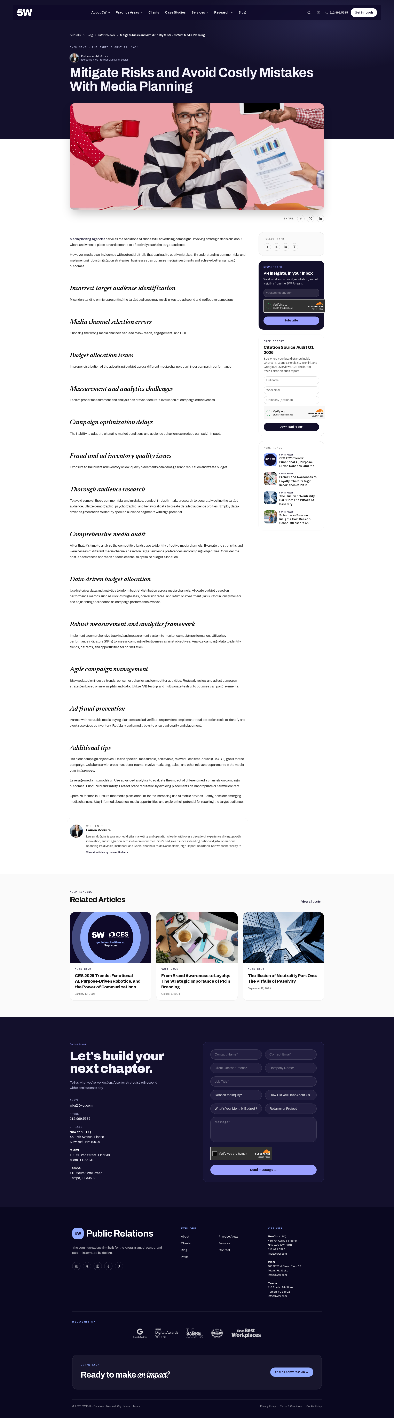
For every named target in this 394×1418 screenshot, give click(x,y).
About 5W (99, 12)
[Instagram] (294, 247)
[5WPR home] (24, 12)
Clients (153, 12)
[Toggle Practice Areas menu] (142, 12)
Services (198, 12)
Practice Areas (127, 12)
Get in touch (364, 12)
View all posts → (312, 901)
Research (221, 12)
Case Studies (175, 12)
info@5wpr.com (277, 1253)
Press (185, 1257)
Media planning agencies (87, 239)
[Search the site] (309, 12)
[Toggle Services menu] (208, 12)
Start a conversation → (291, 1372)
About (185, 1236)
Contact (224, 1250)
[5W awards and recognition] (140, 1333)
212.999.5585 (339, 12)
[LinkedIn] (320, 218)
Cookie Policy (314, 1406)
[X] (310, 218)
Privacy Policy (268, 1406)
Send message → (263, 1169)
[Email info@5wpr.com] (318, 12)
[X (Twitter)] (87, 1266)
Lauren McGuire (96, 56)
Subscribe (291, 320)
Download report (291, 426)
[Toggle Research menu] (232, 12)
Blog (242, 12)
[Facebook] (301, 218)
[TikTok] (119, 1266)
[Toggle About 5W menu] (109, 12)
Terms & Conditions (291, 1406)
